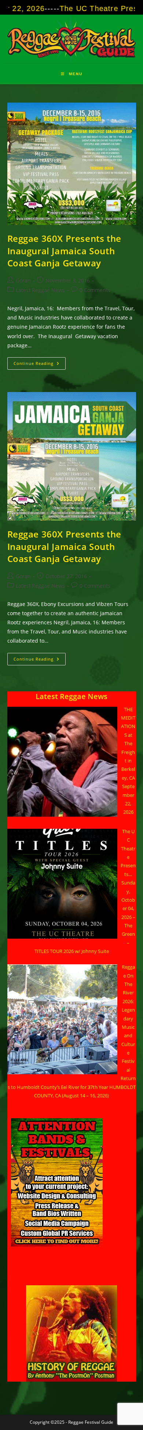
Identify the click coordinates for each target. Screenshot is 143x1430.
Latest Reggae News (40, 290)
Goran (23, 280)
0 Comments (95, 290)
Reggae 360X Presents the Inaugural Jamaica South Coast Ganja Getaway (64, 250)
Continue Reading (40, 365)
